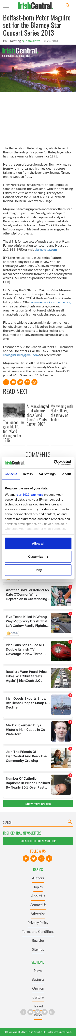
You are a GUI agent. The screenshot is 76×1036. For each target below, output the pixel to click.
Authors (38, 878)
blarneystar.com (45, 249)
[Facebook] (26, 858)
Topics (38, 887)
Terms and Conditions (38, 931)
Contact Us (38, 905)
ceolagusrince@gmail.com (21, 355)
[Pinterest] (49, 858)
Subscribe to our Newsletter (38, 841)
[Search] (68, 5)
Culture (38, 997)
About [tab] (66, 473)
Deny (38, 570)
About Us (38, 896)
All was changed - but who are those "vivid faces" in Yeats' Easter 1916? (38, 415)
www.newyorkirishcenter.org (50, 302)
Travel (38, 1006)
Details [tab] (28, 473)
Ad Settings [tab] (47, 473)
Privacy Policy (38, 922)
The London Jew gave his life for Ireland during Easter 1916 (13, 431)
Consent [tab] (11, 473)
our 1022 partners (29, 494)
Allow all (38, 543)
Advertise (38, 914)
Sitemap (38, 949)
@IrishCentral (31, 41)
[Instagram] (41, 858)
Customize (35, 556)
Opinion (38, 988)
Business (38, 979)
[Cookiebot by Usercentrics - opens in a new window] (54, 462)
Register (38, 940)
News (38, 970)
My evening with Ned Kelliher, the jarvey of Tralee (62, 413)
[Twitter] (33, 858)
